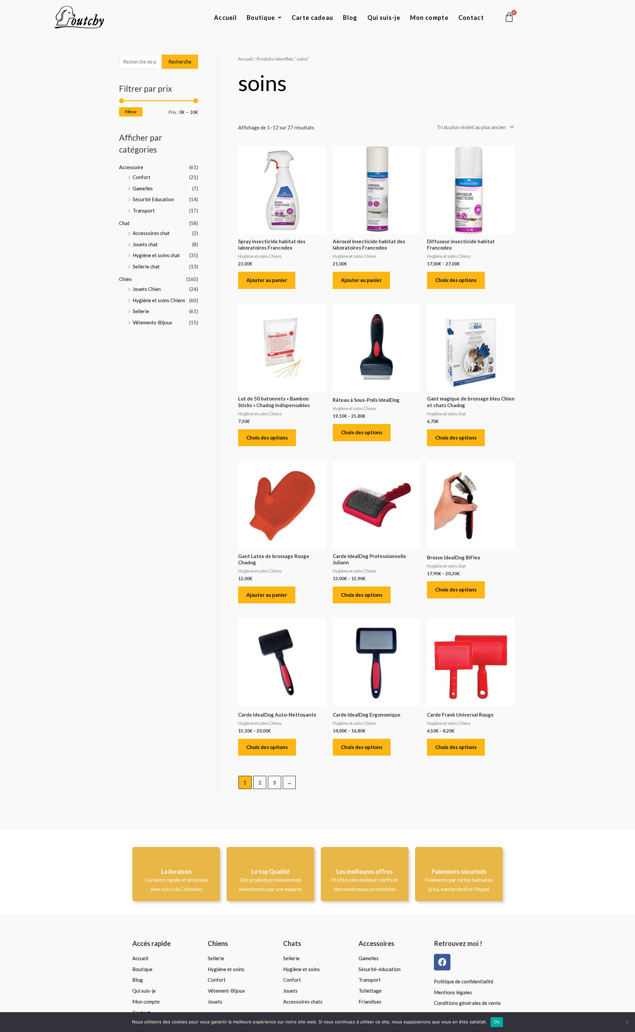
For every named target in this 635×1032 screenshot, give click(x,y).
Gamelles (143, 188)
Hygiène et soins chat (156, 255)
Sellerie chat (146, 266)
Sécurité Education (153, 199)
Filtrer (131, 111)
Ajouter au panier (266, 280)
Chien (125, 279)
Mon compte (429, 17)
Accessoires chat (151, 233)
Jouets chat (145, 244)
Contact (471, 17)
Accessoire (131, 167)
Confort (141, 177)
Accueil (225, 17)
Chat (124, 223)
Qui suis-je (383, 17)
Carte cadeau (312, 17)
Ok (497, 1021)
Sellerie (141, 311)
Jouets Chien (147, 289)
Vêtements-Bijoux (152, 322)
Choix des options (456, 280)
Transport (144, 210)
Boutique (261, 17)
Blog (350, 17)
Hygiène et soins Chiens (159, 300)
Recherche (179, 62)
